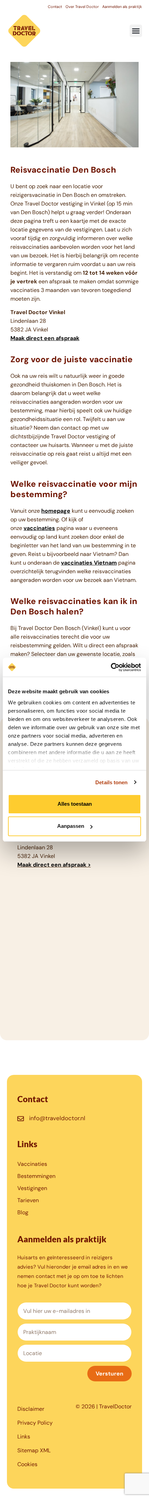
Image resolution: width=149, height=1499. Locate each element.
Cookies (27, 1464)
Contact (55, 6)
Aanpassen (70, 826)
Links (23, 1436)
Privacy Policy (35, 1422)
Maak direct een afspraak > (54, 864)
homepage (55, 510)
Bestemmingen (36, 1176)
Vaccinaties (32, 1164)
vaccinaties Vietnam (89, 562)
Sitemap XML (34, 1450)
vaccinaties (39, 528)
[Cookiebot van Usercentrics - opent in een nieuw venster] (110, 667)
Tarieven (28, 1200)
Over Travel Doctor (82, 6)
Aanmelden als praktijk (122, 6)
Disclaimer (30, 1409)
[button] (136, 31)
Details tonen (111, 782)
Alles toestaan (75, 804)
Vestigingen (32, 1188)
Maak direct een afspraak (44, 338)
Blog (22, 1212)
